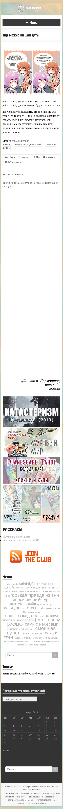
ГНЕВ (52, 584)
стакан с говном (31, 633)
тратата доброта (24, 637)
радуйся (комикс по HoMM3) (21, 800)
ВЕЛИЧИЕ (41, 584)
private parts (12, 584)
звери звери (25, 599)
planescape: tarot (49, 796)
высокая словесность (28, 591)
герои (48, 591)
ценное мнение (11, 793)
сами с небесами (41, 624)
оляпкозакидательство (28, 144)
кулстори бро (45, 604)
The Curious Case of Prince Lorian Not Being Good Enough (30, 184)
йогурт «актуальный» (30, 601)
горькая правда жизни (34, 595)
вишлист (21, 803)
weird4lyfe (26, 584)
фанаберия (34, 796)
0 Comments (14, 162)
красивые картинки (40, 793)
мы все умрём (34, 612)
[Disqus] (32, 238)
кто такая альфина (37, 803)
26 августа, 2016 (30, 157)
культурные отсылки (23, 607)
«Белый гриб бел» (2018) (17, 536)
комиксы (50, 157)
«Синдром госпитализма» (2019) (21, 540)
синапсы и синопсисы (21, 629)
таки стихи (21, 796)
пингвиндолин (13, 174)
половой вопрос (15, 620)
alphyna (11, 157)
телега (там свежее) (46, 800)
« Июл (6, 750)
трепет (38, 638)
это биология (51, 637)
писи (54, 616)
